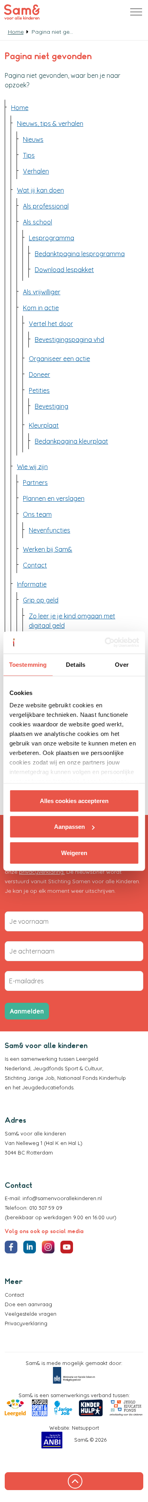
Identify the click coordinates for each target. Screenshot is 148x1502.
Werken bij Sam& (47, 549)
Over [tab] (121, 664)
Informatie (32, 584)
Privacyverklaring (26, 1323)
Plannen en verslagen (53, 498)
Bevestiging (51, 406)
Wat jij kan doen (40, 190)
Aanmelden (27, 1011)
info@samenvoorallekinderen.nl (62, 1198)
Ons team (37, 514)
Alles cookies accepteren (74, 800)
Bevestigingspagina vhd (69, 340)
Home (19, 108)
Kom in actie (41, 308)
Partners (35, 483)
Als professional (46, 206)
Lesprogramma (51, 238)
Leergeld (88, 1059)
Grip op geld (40, 600)
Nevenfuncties (49, 530)
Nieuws (33, 139)
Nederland (17, 1068)
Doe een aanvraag (28, 1304)
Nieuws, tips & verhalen (50, 123)
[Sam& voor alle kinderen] (22, 12)
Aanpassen (69, 826)
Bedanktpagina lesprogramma (80, 254)
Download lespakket (64, 270)
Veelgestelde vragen (30, 1314)
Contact (35, 565)
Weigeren (74, 852)
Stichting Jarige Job (29, 1078)
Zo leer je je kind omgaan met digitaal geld (72, 620)
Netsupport (85, 1428)
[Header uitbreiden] (136, 12)
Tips (29, 155)
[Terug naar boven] (74, 1481)
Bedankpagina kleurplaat (71, 441)
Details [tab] (75, 664)
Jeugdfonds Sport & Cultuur (67, 1068)
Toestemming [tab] (28, 664)
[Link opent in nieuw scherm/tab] (74, 1375)
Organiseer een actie (59, 359)
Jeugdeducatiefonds (47, 1087)
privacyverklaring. (42, 871)
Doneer (39, 374)
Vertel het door (51, 324)
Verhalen (36, 171)
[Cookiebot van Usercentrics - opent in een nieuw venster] (105, 642)
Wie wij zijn (32, 467)
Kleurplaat (44, 425)
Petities (39, 390)
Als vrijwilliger (41, 292)
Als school (37, 222)
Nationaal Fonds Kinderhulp (91, 1078)
